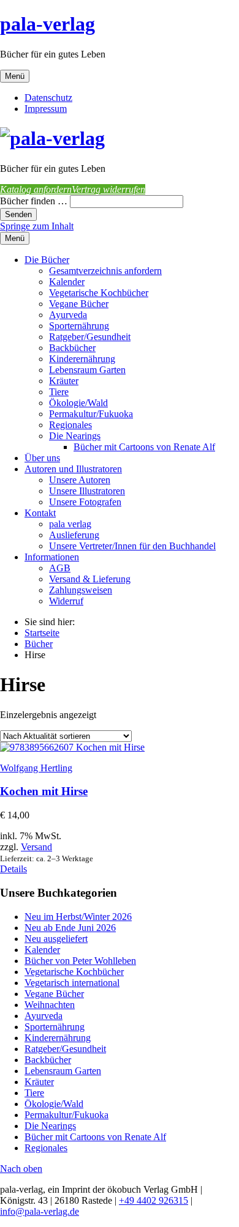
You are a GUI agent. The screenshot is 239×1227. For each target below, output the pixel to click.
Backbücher (72, 348)
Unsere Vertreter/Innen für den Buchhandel (132, 546)
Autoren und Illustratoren (73, 469)
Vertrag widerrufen (108, 189)
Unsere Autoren (79, 480)
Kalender (67, 281)
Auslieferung (74, 535)
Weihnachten (50, 1004)
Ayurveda (68, 315)
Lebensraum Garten (87, 370)
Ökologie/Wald (78, 403)
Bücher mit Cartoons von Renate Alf (144, 447)
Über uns (42, 458)
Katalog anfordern (36, 189)
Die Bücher (47, 259)
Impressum (46, 108)
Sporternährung (79, 326)
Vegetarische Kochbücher (98, 292)
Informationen (52, 557)
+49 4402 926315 (153, 1200)
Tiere (59, 392)
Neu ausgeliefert (56, 938)
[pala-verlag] (52, 138)
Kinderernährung (82, 359)
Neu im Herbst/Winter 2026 (78, 916)
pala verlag (70, 524)
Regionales (70, 425)
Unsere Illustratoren (87, 491)
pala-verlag (47, 24)
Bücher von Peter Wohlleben (80, 960)
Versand (36, 847)
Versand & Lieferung (90, 579)
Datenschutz (48, 97)
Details (13, 869)
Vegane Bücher (78, 303)
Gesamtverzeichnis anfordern (105, 270)
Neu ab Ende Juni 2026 (70, 927)
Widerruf (66, 601)
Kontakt (40, 513)
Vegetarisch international (72, 982)
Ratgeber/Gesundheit (90, 337)
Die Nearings (75, 436)
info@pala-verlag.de (39, 1211)
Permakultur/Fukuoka (91, 414)
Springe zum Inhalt (37, 226)
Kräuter (63, 381)
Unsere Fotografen (85, 502)
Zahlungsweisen (80, 590)
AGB (59, 568)
